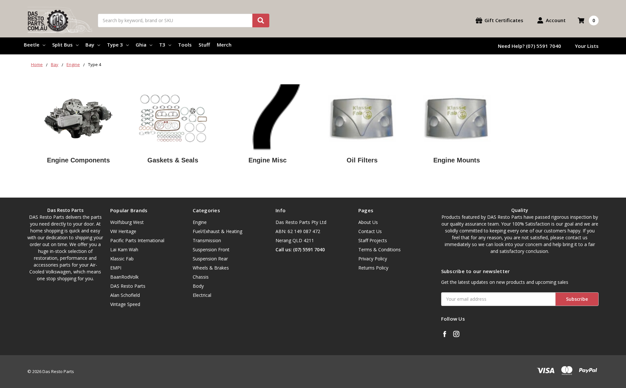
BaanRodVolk (124, 277)
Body (198, 286)
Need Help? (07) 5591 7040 (529, 46)
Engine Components (78, 160)
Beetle (31, 44)
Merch (224, 44)
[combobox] (183, 20)
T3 (162, 44)
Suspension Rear (210, 259)
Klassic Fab (122, 259)
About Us (368, 222)
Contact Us (370, 231)
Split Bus (62, 44)
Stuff (204, 44)
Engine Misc (267, 160)
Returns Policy (373, 268)
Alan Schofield (125, 295)
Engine (200, 222)
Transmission (207, 240)
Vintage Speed (125, 304)
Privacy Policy (372, 259)
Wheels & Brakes (211, 268)
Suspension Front (211, 249)
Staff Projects (372, 240)
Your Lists (587, 46)
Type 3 (115, 44)
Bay (89, 44)
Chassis (201, 277)
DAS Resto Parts (127, 286)
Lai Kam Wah (124, 249)
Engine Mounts (456, 160)
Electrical (202, 295)
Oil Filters (362, 160)
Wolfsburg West (127, 222)
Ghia (141, 44)
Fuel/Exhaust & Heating (217, 231)
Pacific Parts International (137, 240)
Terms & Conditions (379, 249)
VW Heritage (123, 231)
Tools (185, 44)
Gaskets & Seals (172, 160)
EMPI (115, 268)
